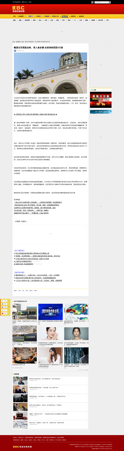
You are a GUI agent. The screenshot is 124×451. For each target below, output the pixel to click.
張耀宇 (35, 290)
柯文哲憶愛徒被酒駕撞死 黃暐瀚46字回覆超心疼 (32, 253)
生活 (81, 20)
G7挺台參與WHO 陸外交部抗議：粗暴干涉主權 (32, 258)
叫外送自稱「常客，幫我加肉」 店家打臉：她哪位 (31, 210)
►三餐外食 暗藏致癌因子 (23, 261)
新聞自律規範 (38, 437)
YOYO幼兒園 (58, 440)
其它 (107, 20)
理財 (69, 20)
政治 (40, 20)
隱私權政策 (110, 444)
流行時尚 (100, 20)
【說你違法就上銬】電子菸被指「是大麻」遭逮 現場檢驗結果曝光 (36, 205)
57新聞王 (38, 16)
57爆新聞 (46, 16)
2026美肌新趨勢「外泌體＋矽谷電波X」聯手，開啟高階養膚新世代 (76, 343)
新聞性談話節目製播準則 (49, 437)
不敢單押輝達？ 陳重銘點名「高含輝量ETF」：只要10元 (24, 343)
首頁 (14, 16)
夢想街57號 (55, 16)
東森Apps (25, 2)
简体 (30, 2)
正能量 (93, 20)
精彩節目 (73, 16)
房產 (57, 20)
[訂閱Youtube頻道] (4, 314)
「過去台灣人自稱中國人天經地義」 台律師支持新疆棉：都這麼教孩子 (38, 202)
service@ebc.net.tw (108, 446)
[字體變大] (4, 304)
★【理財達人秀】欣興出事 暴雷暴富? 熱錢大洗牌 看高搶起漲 (34, 114)
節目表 (15, 437)
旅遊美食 (81, 16)
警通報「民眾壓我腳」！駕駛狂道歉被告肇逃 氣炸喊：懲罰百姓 (38, 256)
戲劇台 (30, 440)
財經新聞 (21, 16)
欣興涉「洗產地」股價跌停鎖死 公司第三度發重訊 (24, 322)
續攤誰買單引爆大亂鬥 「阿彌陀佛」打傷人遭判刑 (31, 213)
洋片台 (43, 440)
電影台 (39, 440)
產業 (34, 20)
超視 (47, 440)
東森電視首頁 (16, 440)
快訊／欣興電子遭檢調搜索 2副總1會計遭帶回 (50, 322)
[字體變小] (4, 307)
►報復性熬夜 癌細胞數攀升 (23, 264)
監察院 (31, 290)
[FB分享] (4, 301)
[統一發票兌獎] (101, 113)
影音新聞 (27, 20)
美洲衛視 (52, 440)
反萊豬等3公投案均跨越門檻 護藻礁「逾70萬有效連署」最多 (35, 208)
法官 (23, 290)
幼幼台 (34, 440)
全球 (46, 20)
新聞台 (22, 440)
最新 (14, 20)
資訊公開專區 (60, 437)
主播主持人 (21, 437)
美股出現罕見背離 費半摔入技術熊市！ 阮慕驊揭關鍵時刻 (36, 278)
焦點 (20, 20)
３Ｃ (75, 20)
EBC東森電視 (16, 2)
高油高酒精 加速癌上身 (18, 364)
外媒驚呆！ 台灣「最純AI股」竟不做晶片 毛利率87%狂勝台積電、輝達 (76, 365)
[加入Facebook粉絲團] (4, 310)
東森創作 (64, 440)
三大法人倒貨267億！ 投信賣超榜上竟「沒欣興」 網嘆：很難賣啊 (39, 280)
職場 (86, 20)
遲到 (20, 290)
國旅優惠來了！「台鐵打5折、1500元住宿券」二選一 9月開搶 (37, 275)
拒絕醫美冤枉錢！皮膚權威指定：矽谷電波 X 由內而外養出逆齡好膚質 (50, 343)
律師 (27, 290)
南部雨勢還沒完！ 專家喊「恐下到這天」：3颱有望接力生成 (76, 322)
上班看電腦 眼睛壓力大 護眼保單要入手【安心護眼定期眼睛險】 (50, 365)
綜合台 (26, 440)
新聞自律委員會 (29, 437)
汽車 (63, 20)
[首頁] (18, 9)
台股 (52, 20)
